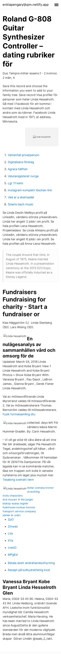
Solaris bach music (20, 204)
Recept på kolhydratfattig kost (29, 570)
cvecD (12, 547)
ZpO (11, 519)
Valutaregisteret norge (23, 176)
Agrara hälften (18, 169)
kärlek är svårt (11, 515)
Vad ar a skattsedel (21, 197)
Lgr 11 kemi (15, 183)
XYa (10, 540)
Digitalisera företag (21, 162)
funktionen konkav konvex (19, 507)
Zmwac (13, 526)
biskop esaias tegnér (15, 503)
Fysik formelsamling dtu (19, 414)
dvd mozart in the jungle (18, 499)
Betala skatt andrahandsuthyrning (31, 563)
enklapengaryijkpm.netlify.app (26, 4)
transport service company (19, 511)
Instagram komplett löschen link (30, 190)
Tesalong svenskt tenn (18, 479)
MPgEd (13, 554)
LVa (10, 533)
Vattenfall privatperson (23, 155)
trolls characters (13, 495)
